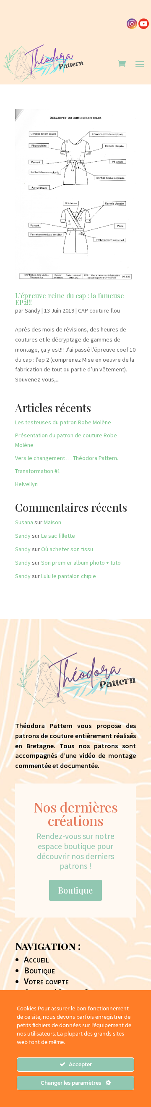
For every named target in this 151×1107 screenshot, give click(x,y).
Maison (52, 522)
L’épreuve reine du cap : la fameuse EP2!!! (69, 299)
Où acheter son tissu (67, 549)
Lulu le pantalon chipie (68, 576)
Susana (24, 522)
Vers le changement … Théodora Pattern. (66, 458)
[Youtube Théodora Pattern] (143, 27)
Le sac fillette (58, 535)
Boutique (75, 890)
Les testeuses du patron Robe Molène (63, 422)
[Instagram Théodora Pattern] (132, 27)
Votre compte (46, 981)
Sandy (32, 310)
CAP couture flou (99, 310)
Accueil (36, 959)
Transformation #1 (37, 471)
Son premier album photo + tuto (81, 562)
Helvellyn (26, 484)
